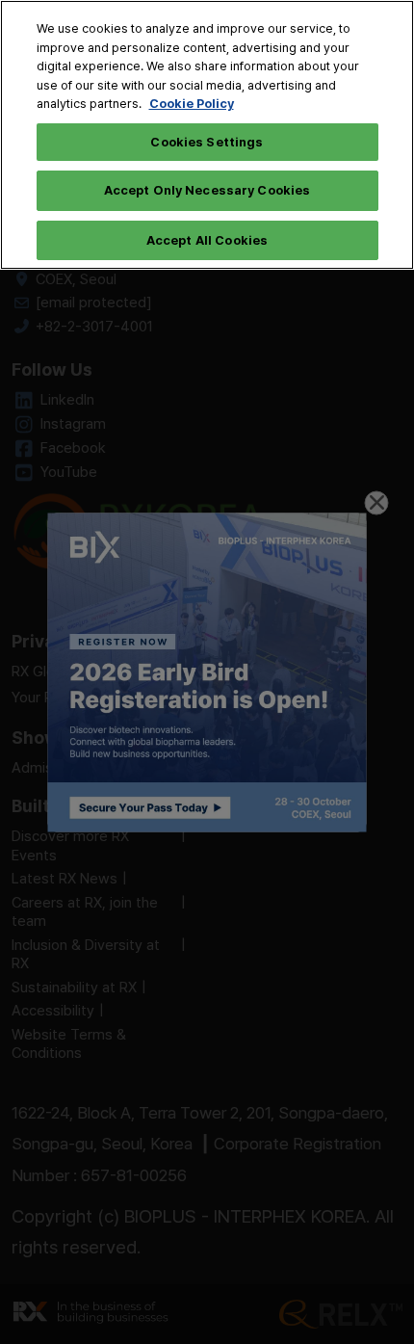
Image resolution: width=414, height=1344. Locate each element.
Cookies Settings (206, 141)
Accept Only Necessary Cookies (207, 189)
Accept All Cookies (207, 240)
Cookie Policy (191, 103)
